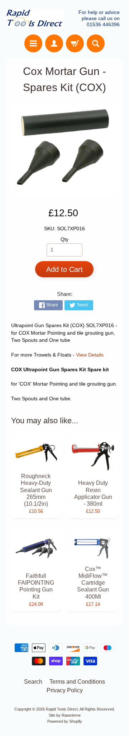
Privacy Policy (65, 690)
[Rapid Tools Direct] (35, 18)
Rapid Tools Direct (62, 709)
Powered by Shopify (64, 721)
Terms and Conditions (77, 682)
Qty (64, 239)
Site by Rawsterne (65, 715)
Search (33, 682)
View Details (90, 355)
